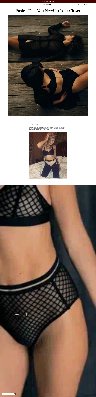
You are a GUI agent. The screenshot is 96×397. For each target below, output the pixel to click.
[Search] (82, 5)
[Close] (14, 393)
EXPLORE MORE (17, 314)
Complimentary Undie (8, 393)
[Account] (84, 5)
